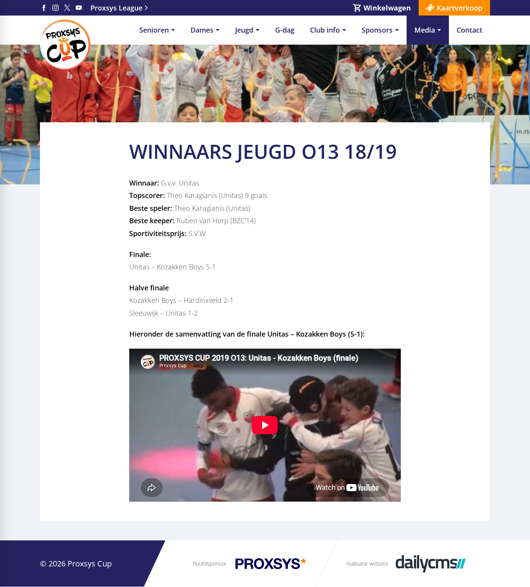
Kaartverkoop (459, 7)
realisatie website (367, 563)
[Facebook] (44, 8)
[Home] (65, 44)
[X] (67, 8)
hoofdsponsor (210, 563)
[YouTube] (79, 8)
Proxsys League (116, 8)
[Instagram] (55, 8)
